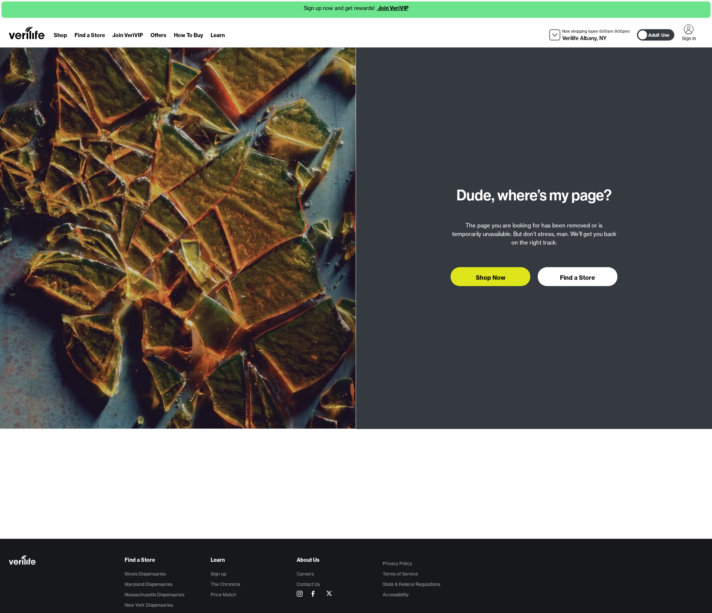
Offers (159, 35)
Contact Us (308, 584)
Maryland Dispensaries (148, 584)
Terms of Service (400, 574)
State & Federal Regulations (411, 584)
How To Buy (188, 35)
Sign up (218, 574)
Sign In (688, 29)
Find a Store (90, 35)
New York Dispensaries (149, 605)
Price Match (223, 594)
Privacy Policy (397, 563)
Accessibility (396, 594)
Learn (218, 35)
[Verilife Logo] (67, 561)
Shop (60, 35)
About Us (308, 560)
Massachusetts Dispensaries (154, 594)
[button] (589, 35)
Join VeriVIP (393, 8)
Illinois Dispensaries (145, 574)
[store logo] (26, 33)
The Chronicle (225, 584)
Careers (305, 574)
